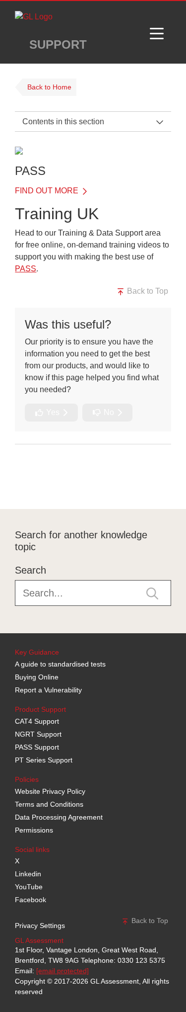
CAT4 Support (37, 721)
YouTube (29, 887)
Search (30, 570)
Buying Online (37, 677)
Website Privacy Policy (50, 791)
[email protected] (62, 971)
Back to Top (146, 291)
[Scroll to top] (12, 486)
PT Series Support (43, 760)
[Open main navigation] (156, 32)
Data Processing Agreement (59, 817)
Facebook (30, 900)
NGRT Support (38, 734)
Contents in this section (63, 121)
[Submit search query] (152, 593)
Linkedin (28, 874)
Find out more (47, 190)
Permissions (34, 830)
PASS (25, 268)
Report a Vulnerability (48, 690)
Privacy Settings (40, 925)
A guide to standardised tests (60, 664)
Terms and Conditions (49, 804)
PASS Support (37, 747)
